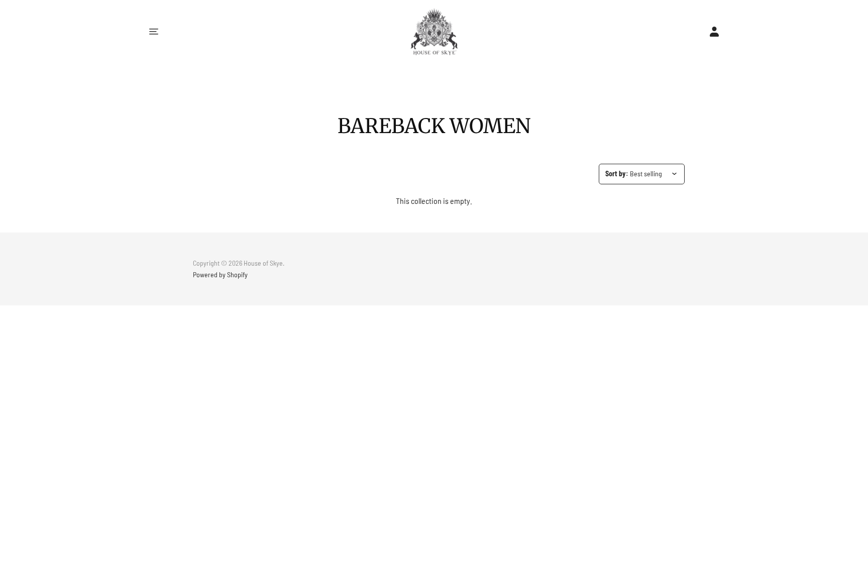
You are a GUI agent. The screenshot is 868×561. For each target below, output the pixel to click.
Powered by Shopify (220, 274)
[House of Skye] (434, 31)
